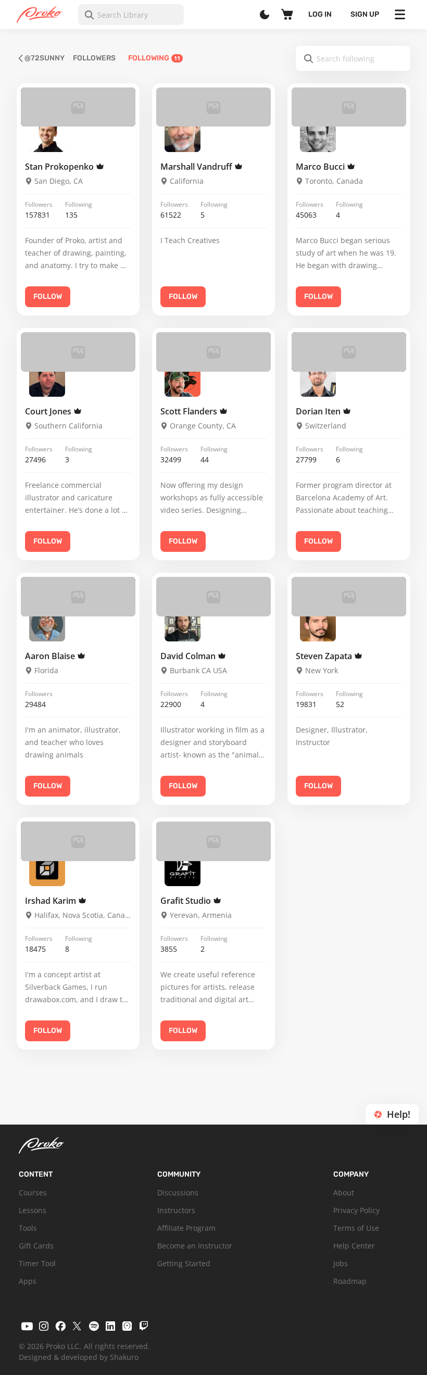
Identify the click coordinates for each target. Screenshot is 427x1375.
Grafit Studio (186, 900)
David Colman (189, 656)
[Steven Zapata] (318, 624)
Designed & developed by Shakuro (79, 1357)
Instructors (176, 1210)
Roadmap (350, 1281)
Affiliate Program (186, 1228)
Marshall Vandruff (197, 166)
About (343, 1192)
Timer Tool (37, 1263)
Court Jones (49, 411)
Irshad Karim (51, 900)
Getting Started (183, 1263)
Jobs (340, 1263)
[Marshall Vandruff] (182, 134)
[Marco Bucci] (318, 134)
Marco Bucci (321, 166)
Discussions (177, 1192)
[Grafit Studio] (182, 869)
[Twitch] (143, 1326)
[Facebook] (60, 1326)
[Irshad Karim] (47, 869)
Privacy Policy (356, 1210)
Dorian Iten (319, 411)
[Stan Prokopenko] (47, 134)
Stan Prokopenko (60, 166)
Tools (28, 1228)
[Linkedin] (110, 1326)
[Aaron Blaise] (47, 624)
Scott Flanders (189, 411)
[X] (77, 1326)
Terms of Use (356, 1228)
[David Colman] (182, 624)
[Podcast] (127, 1326)
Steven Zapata (325, 656)
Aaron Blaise (51, 656)
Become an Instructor (194, 1246)
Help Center (354, 1246)
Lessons (32, 1210)
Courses (33, 1192)
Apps (27, 1281)
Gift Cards (36, 1246)
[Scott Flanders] (182, 379)
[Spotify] (93, 1326)
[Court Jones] (47, 379)
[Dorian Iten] (318, 379)
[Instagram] (43, 1326)
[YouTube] (27, 1326)
